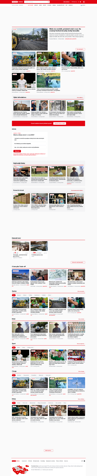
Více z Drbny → (81, 399)
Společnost (37, 295)
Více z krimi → (81, 319)
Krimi (40, 5)
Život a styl (25, 402)
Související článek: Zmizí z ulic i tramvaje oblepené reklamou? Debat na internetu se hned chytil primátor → (29, 154)
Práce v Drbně (59, 461)
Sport (44, 5)
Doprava (19, 295)
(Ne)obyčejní (32, 402)
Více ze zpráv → (81, 291)
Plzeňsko (19, 375)
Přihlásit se (74, 1)
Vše (14, 295)
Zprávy (36, 5)
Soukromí (24, 461)
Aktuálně (30, 5)
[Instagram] (80, 1)
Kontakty (43, 461)
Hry (66, 5)
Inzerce (71, 5)
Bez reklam (66, 1)
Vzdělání (44, 295)
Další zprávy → (48, 450)
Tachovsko (48, 375)
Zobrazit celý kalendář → (78, 262)
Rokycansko (26, 375)
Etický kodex (36, 461)
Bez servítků (58, 402)
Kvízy (65, 402)
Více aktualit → (80, 49)
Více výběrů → (80, 97)
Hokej (23, 347)
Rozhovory (50, 402)
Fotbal (18, 347)
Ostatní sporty (30, 347)
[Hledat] (48, 2)
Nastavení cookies (50, 461)
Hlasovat (17, 151)
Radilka (18, 402)
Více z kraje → (81, 371)
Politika (30, 295)
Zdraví (49, 295)
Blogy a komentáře (42, 402)
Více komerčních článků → (77, 190)
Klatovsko (41, 375)
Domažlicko (33, 375)
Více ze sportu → (81, 343)
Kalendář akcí (60, 5)
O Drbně (30, 461)
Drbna (54, 5)
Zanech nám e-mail (60, 123)
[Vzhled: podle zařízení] (84, 2)
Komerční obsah (18, 190)
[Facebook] (78, 1)
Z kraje (49, 5)
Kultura (24, 295)
